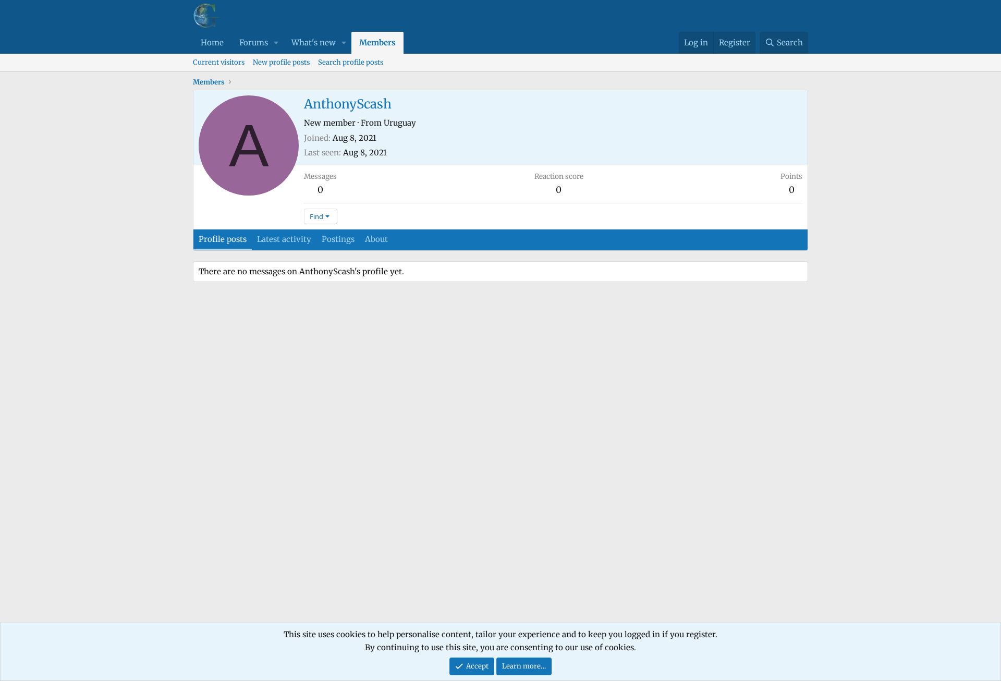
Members (377, 42)
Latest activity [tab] (284, 239)
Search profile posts (350, 62)
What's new (313, 42)
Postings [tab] (338, 239)
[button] (276, 43)
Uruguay (400, 123)
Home (212, 42)
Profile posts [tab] (223, 239)
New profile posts (281, 62)
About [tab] (376, 239)
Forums (253, 42)
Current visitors (219, 62)
